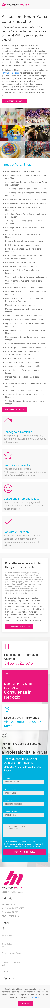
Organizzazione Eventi (12, 953)
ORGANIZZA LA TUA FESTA (19, 626)
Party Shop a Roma (10, 73)
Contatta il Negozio (14, 101)
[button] (47, 4)
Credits (5, 971)
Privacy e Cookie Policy (12, 962)
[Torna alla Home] (15, 4)
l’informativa (21, 844)
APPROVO (26, 1003)
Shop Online (7, 944)
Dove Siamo (7, 935)
